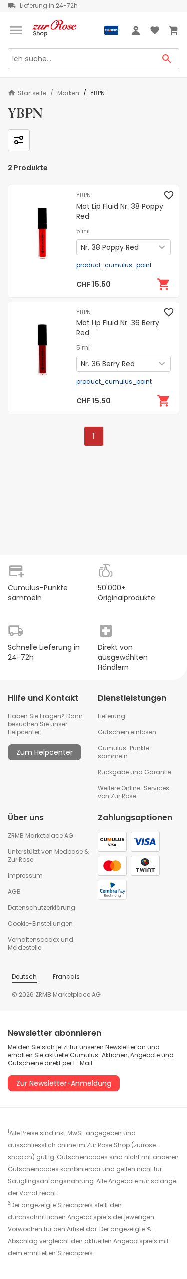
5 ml (83, 231)
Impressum (25, 875)
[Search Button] (167, 58)
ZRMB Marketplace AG (40, 835)
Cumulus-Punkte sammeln (123, 752)
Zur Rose (20, 859)
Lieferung (111, 716)
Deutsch (24, 976)
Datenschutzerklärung (41, 907)
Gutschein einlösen (127, 732)
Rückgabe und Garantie (134, 772)
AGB (14, 891)
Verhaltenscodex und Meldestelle (40, 943)
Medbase (68, 851)
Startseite (32, 93)
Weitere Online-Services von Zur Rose (133, 792)
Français (66, 976)
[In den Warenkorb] (164, 284)
